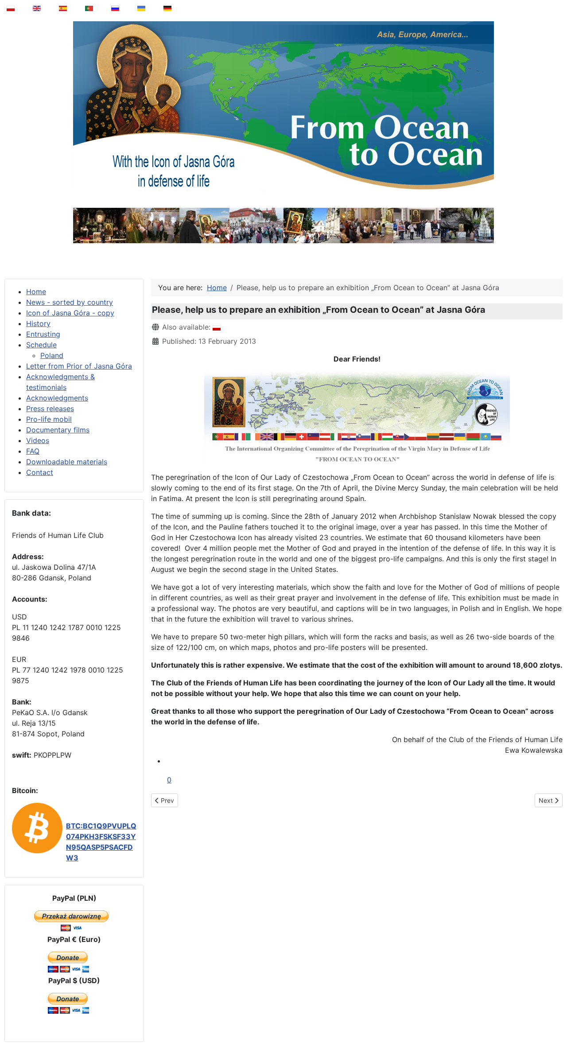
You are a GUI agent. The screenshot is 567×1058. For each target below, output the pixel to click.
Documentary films (57, 429)
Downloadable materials (66, 461)
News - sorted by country (69, 302)
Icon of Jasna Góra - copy (70, 312)
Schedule (41, 344)
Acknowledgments (57, 397)
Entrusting (43, 334)
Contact (39, 472)
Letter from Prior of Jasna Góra (79, 366)
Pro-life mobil (49, 419)
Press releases (50, 408)
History (38, 323)
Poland (51, 355)
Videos (37, 440)
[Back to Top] (554, 1028)
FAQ (32, 451)
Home (36, 291)
